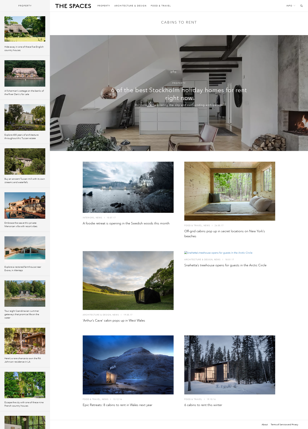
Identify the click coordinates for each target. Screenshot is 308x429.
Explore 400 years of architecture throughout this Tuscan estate (21, 136)
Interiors (88, 218)
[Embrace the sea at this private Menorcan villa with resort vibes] (24, 205)
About (265, 424)
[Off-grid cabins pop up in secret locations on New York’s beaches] (229, 191)
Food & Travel (161, 6)
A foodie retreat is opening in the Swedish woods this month (126, 223)
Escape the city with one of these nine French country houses (23, 404)
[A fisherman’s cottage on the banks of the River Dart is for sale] (24, 73)
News (99, 218)
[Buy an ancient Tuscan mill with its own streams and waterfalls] (24, 161)
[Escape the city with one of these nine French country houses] (24, 385)
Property (103, 6)
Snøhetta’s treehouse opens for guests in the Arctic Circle (225, 265)
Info (289, 6)
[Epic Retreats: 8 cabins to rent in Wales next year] (128, 364)
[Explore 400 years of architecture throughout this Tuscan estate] (24, 117)
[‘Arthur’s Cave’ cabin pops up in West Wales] (128, 280)
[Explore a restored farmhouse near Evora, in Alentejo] (24, 249)
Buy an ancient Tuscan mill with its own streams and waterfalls (24, 181)
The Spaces (73, 7)
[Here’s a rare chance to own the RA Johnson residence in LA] (24, 341)
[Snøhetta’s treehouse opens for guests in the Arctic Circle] (229, 253)
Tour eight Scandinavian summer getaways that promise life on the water (21, 314)
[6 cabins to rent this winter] (229, 364)
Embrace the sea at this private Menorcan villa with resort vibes (20, 225)
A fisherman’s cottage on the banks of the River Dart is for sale (24, 92)
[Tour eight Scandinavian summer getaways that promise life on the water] (24, 293)
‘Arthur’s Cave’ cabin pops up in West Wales (114, 320)
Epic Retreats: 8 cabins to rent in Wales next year (117, 405)
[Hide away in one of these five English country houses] (24, 29)
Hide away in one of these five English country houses (24, 48)
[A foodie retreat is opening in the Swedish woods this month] (128, 187)
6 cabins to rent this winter (203, 405)
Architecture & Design (130, 6)
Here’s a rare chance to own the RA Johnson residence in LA (22, 360)
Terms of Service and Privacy (284, 424)
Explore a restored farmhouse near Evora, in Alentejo (22, 269)
